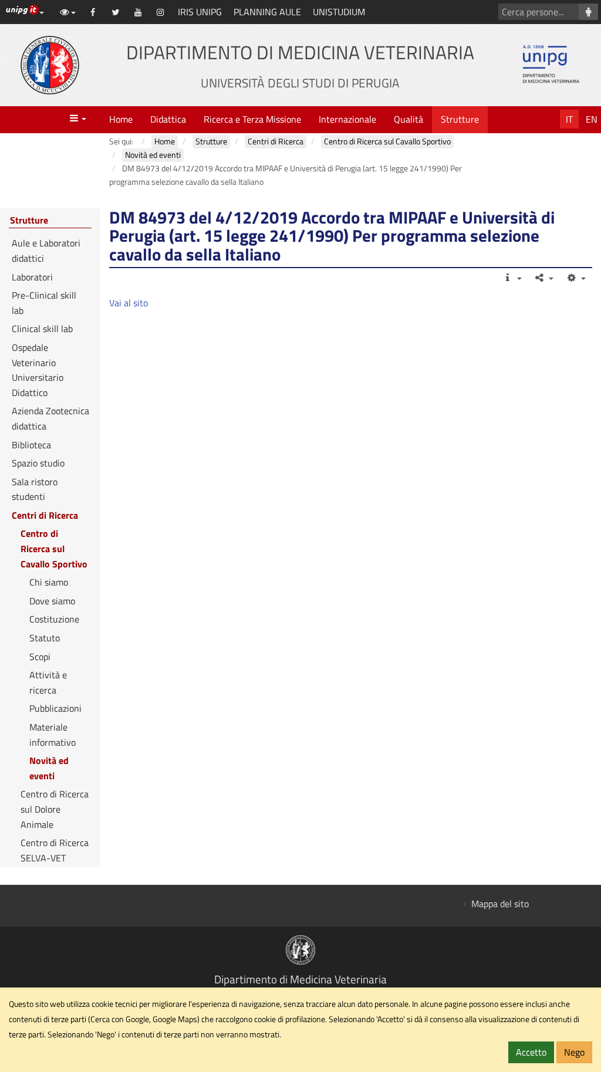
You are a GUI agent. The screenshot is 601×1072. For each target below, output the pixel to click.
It (569, 119)
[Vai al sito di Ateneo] (50, 65)
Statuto (44, 638)
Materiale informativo (52, 734)
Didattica (168, 119)
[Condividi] (544, 277)
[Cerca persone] (588, 12)
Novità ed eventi (49, 768)
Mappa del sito (500, 904)
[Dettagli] (511, 277)
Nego (574, 1052)
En (591, 119)
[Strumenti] (575, 277)
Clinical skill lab (42, 329)
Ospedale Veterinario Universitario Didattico (37, 370)
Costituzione (54, 619)
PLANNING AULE (267, 12)
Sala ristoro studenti (35, 489)
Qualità (408, 119)
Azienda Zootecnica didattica (50, 418)
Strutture (460, 119)
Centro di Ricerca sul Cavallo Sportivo (54, 548)
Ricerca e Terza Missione (252, 119)
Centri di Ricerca (45, 515)
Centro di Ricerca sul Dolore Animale (55, 809)
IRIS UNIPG (200, 12)
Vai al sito (128, 303)
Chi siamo (48, 582)
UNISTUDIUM (339, 12)
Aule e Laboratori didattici (46, 250)
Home (121, 119)
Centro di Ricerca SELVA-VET (55, 850)
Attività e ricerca (48, 682)
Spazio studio (38, 463)
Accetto (531, 1052)
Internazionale (347, 119)
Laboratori (32, 277)
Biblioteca (31, 445)
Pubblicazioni (55, 708)
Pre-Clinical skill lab (44, 302)
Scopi (39, 657)
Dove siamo (52, 601)
